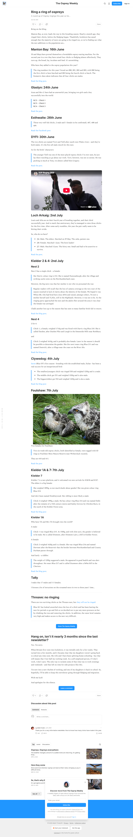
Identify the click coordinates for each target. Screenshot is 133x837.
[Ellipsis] (101, 727)
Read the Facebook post (41, 130)
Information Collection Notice (65, 811)
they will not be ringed (86, 602)
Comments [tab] (35, 710)
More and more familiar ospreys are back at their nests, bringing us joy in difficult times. (55, 769)
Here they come (38, 765)
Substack (57, 833)
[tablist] (39, 710)
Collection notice (80, 823)
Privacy (66, 823)
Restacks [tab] (44, 710)
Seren (33, 363)
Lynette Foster (40, 728)
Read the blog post (38, 81)
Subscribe (117, 3)
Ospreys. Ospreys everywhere (44, 750)
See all (35, 794)
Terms (72, 823)
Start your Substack (61, 828)
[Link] (28, 49)
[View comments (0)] (50, 759)
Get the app (76, 828)
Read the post (36, 111)
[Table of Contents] (2, 419)
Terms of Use (76, 809)
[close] (85, 782)
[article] (66, 754)
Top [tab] (33, 744)
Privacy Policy (81, 811)
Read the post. (37, 165)
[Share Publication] (109, 3)
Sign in (126, 3)
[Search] (105, 3)
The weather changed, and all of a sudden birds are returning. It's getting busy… (55, 754)
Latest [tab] (38, 744)
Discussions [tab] (46, 744)
